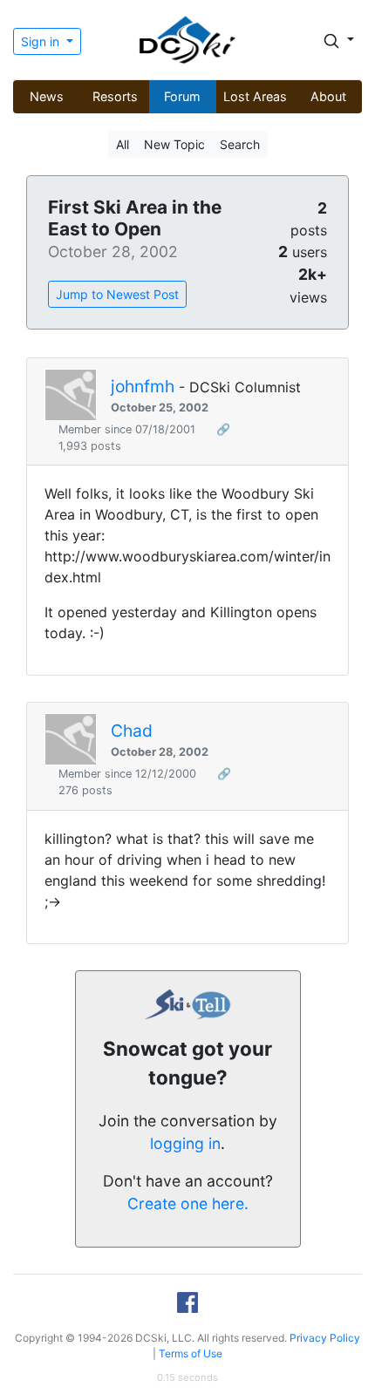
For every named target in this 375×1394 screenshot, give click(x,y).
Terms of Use (190, 1353)
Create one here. (188, 1203)
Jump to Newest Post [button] (117, 294)
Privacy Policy (325, 1337)
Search (240, 144)
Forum (182, 96)
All (122, 144)
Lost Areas (255, 96)
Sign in (42, 41)
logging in (185, 1143)
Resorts (115, 96)
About (328, 96)
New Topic (174, 144)
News (47, 96)
